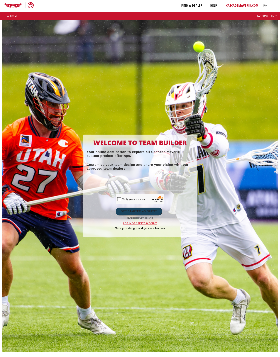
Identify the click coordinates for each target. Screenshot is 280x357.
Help (213, 5)
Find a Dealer (191, 5)
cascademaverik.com (242, 5)
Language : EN (266, 15)
